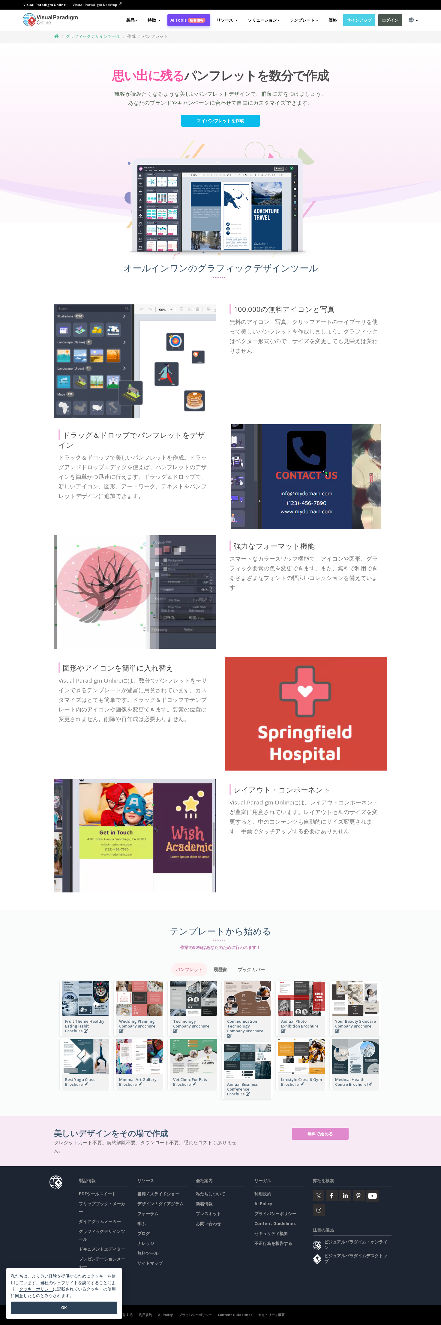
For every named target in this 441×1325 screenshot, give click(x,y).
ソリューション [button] (262, 20)
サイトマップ (150, 1263)
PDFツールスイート (97, 1194)
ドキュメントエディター (102, 1249)
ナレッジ (145, 1243)
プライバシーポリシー (275, 1213)
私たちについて (210, 1194)
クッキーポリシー (36, 1288)
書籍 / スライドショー (158, 1194)
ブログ (143, 1233)
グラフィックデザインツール (93, 36)
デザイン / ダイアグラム (160, 1203)
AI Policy (263, 1203)
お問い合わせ (208, 1223)
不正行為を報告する (273, 1243)
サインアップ (359, 20)
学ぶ (141, 1223)
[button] (154, 20)
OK (64, 1307)
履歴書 (220, 969)
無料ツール (147, 1253)
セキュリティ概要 (271, 1233)
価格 (332, 20)
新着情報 (204, 1203)
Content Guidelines (275, 1223)
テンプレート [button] (302, 20)
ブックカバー (251, 969)
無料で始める (320, 1133)
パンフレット (189, 969)
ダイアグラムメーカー (100, 1221)
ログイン (390, 20)
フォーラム (147, 1213)
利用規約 (262, 1194)
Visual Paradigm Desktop (95, 4)
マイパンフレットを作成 (220, 120)
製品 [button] (130, 20)
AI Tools (186, 20)
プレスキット (208, 1213)
